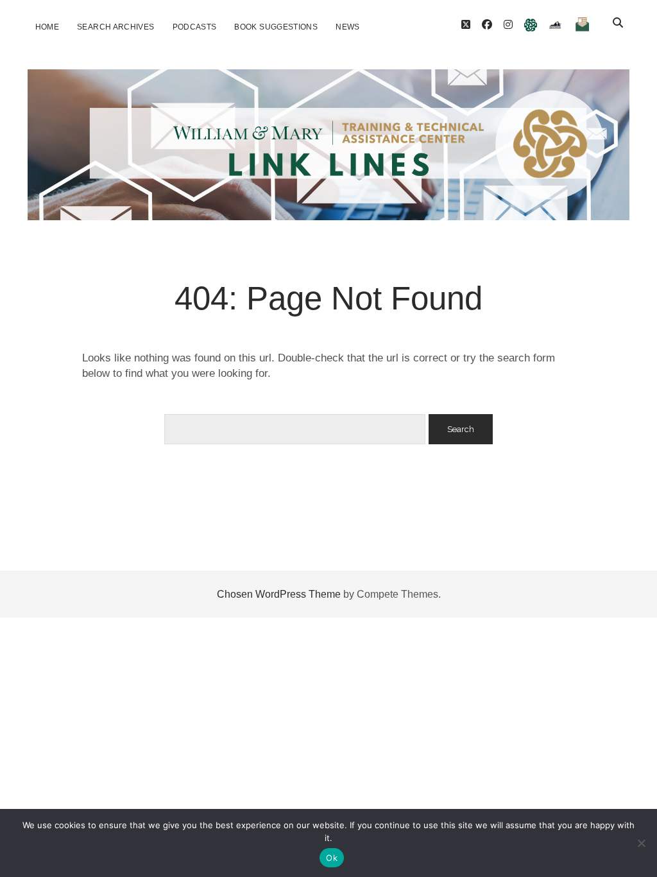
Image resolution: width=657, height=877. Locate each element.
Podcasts (195, 26)
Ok (331, 858)
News (347, 26)
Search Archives (115, 26)
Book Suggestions (276, 26)
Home (47, 26)
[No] (641, 843)
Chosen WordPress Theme (279, 594)
